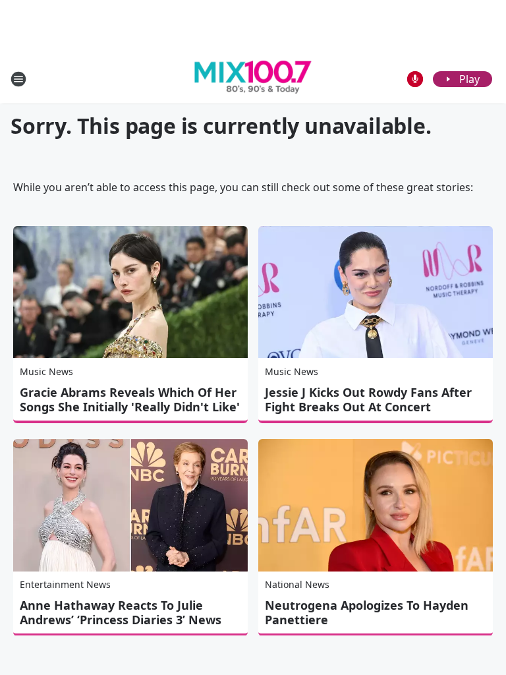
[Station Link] (253, 79)
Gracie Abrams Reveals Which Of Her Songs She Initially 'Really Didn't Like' (130, 399)
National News (297, 584)
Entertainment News (65, 584)
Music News (46, 371)
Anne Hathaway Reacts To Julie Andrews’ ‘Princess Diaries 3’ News (120, 612)
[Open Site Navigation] (18, 79)
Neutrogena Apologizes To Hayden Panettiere (366, 612)
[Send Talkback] (415, 79)
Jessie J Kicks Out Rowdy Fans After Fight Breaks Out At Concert (368, 399)
